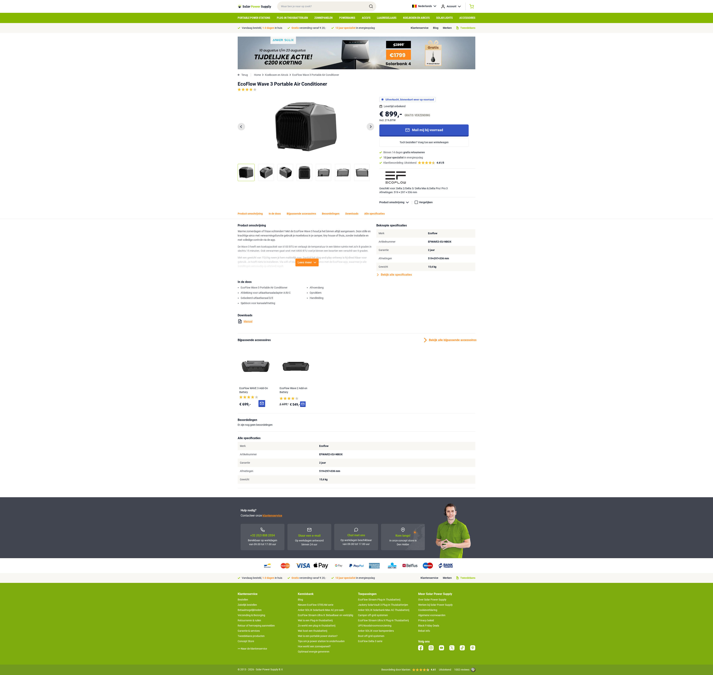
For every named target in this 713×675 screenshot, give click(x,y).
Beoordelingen (330, 213)
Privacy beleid (426, 620)
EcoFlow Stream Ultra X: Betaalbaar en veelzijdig (325, 615)
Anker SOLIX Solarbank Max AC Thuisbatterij (383, 610)
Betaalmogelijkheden (250, 610)
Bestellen (243, 599)
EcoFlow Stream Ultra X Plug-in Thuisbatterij (383, 620)
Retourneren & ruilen (249, 620)
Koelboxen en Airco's (416, 18)
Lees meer (305, 262)
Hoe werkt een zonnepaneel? (314, 646)
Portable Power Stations (254, 18)
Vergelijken (426, 202)
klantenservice (272, 515)
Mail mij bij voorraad (427, 130)
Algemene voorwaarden (431, 615)
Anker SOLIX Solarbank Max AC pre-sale (321, 610)
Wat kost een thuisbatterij (312, 630)
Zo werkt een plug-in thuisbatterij (316, 625)
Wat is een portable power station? (318, 636)
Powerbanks (347, 18)
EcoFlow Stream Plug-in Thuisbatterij (379, 599)
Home (257, 74)
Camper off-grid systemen (373, 615)
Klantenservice (420, 27)
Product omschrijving (391, 202)
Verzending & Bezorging (251, 615)
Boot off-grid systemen (371, 636)
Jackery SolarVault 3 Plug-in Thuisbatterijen (383, 604)
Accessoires (467, 18)
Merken (447, 27)
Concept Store (246, 641)
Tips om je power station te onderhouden (321, 641)
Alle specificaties (374, 213)
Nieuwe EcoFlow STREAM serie (315, 604)
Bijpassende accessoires (301, 213)
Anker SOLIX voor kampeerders (376, 630)
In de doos (275, 213)
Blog (435, 27)
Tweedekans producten (251, 636)
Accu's (366, 18)
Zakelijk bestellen (247, 604)
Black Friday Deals (428, 625)
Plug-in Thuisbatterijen (292, 18)
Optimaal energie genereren (313, 651)
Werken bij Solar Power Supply (435, 604)
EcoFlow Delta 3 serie (370, 641)
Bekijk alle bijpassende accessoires (452, 340)
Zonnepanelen (323, 18)
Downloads (351, 213)
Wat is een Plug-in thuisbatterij (315, 620)
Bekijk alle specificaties (396, 274)
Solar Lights (444, 18)
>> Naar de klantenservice (252, 648)
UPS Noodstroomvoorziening (374, 625)
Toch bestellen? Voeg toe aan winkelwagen (424, 142)
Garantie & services (249, 630)
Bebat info (424, 630)
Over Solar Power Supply (432, 599)
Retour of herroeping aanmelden (256, 625)
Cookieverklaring (427, 610)
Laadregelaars (386, 18)
